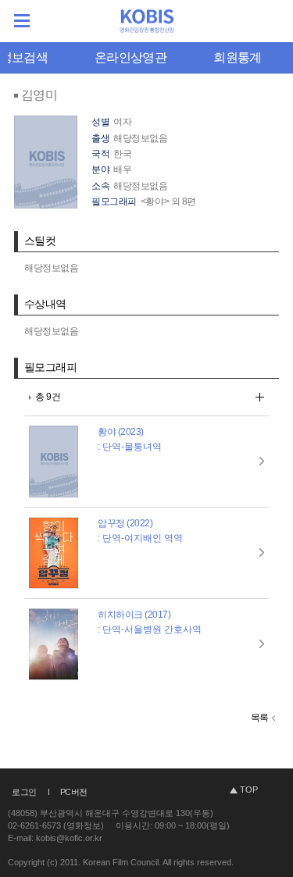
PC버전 (74, 792)
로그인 (24, 792)
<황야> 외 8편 (168, 201)
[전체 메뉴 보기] (21, 20)
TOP (249, 789)
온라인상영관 (130, 57)
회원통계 (237, 57)
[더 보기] (260, 397)
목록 (260, 717)
